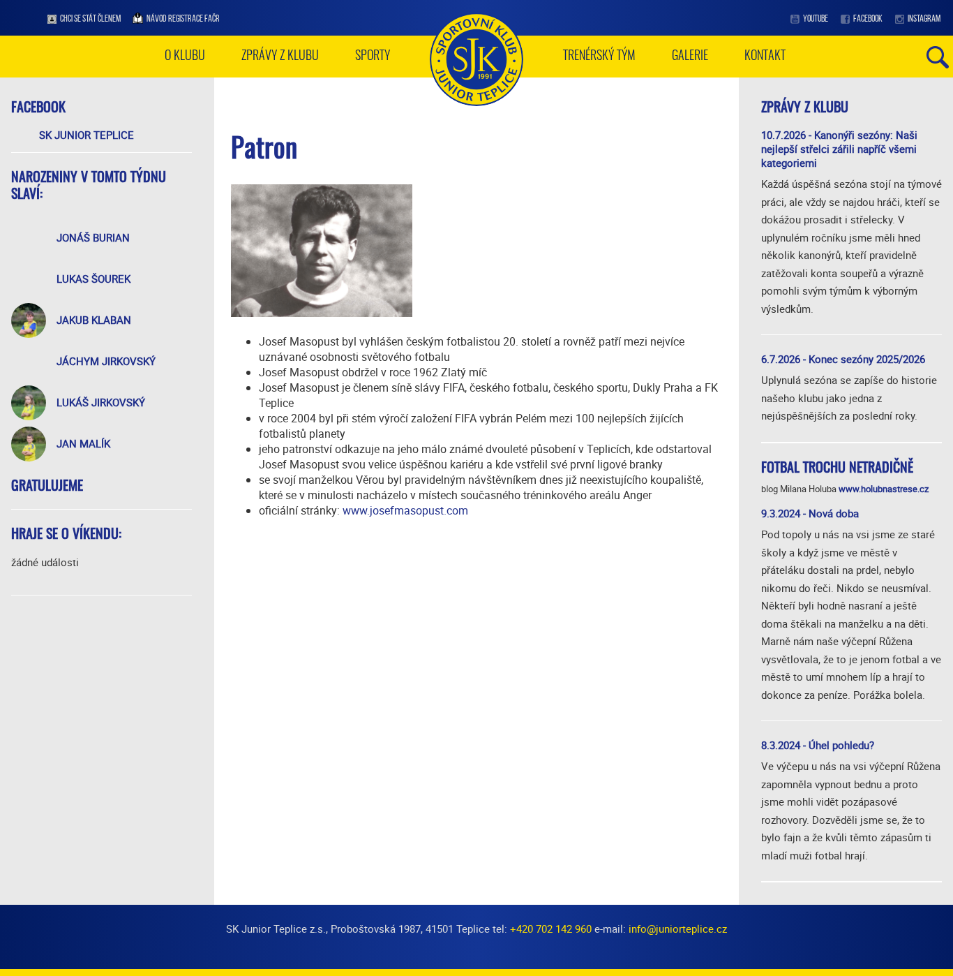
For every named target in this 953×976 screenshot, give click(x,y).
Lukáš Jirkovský (101, 402)
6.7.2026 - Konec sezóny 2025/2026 (843, 359)
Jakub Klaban (94, 320)
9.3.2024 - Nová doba (810, 513)
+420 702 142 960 (551, 929)
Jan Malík (83, 443)
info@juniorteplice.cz (678, 929)
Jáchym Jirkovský (106, 361)
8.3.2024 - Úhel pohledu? (817, 745)
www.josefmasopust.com (405, 510)
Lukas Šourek (93, 279)
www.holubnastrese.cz (884, 488)
